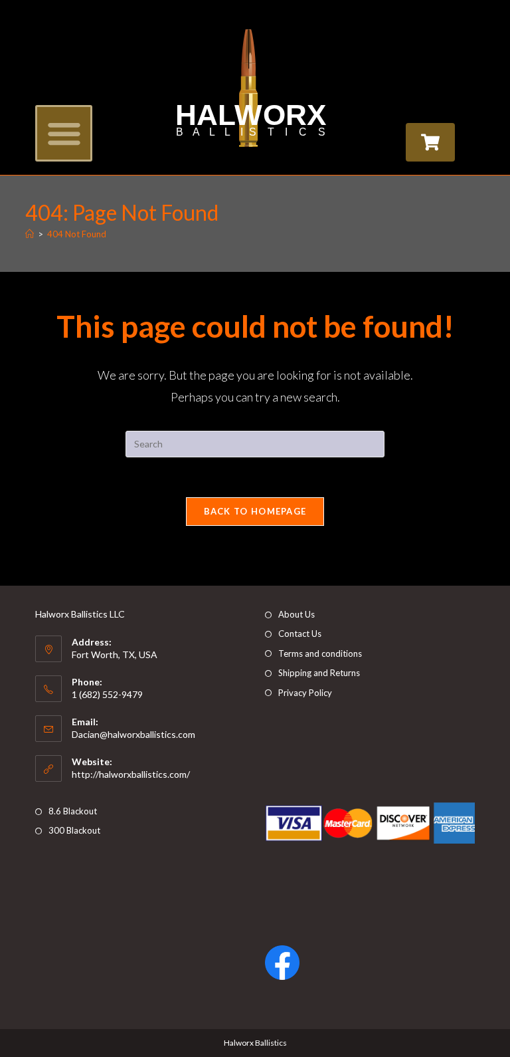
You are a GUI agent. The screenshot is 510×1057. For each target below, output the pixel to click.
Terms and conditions (320, 653)
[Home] (29, 234)
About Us (296, 614)
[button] (63, 133)
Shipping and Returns (319, 672)
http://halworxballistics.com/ (131, 774)
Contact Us (299, 633)
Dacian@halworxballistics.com (133, 734)
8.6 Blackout (72, 811)
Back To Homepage (255, 511)
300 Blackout (74, 830)
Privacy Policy (305, 692)
